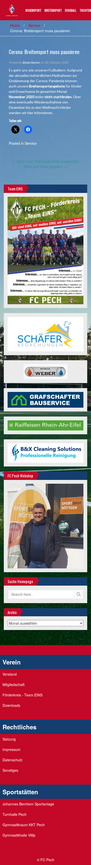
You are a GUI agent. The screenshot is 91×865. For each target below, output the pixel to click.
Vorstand (10, 674)
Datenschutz (12, 759)
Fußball (70, 10)
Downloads (11, 705)
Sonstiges (10, 770)
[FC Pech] (12, 9)
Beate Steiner (31, 62)
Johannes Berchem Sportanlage (28, 803)
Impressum (11, 749)
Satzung (9, 739)
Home (15, 25)
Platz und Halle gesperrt (45, 166)
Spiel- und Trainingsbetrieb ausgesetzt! (45, 161)
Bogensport (33, 10)
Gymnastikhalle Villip (19, 835)
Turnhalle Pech (15, 814)
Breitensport (53, 10)
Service (34, 25)
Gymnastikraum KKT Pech (24, 824)
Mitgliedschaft (14, 684)
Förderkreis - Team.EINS (22, 694)
